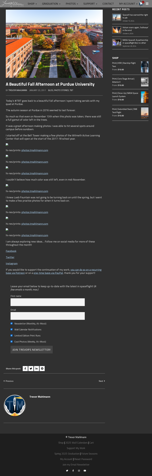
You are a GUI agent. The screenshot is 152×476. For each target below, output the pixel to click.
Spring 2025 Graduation (66, 454)
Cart (91, 443)
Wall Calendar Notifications (27, 329)
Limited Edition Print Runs (27, 335)
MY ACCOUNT (127, 4)
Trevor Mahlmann (18, 90)
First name (16, 296)
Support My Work (76, 448)
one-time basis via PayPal (48, 273)
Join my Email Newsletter (76, 465)
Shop (31, 4)
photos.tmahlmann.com (34, 150)
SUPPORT (89, 4)
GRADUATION (50, 4)
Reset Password (83, 459)
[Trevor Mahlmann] (12, 3)
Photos (71, 4)
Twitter (10, 257)
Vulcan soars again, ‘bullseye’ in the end (135, 29)
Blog (50, 90)
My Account (66, 459)
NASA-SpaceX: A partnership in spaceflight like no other (135, 41)
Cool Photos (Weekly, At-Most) (30, 341)
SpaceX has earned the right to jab (135, 16)
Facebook (11, 251)
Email (13, 310)
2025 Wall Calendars (76, 443)
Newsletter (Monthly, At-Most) (30, 323)
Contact (108, 4)
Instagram (12, 263)
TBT (71, 90)
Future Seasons (89, 454)
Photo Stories (61, 90)
